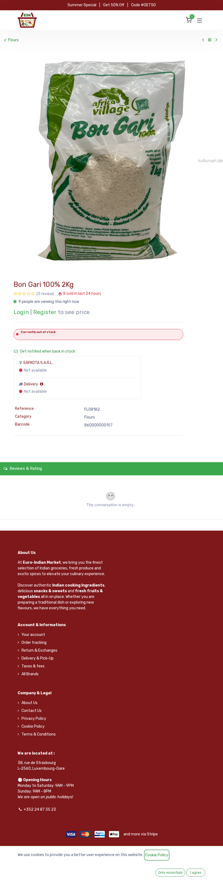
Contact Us (31, 710)
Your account (33, 634)
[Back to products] (209, 40)
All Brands (30, 674)
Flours (13, 40)
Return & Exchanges (39, 650)
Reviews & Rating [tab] (25, 468)
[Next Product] (216, 39)
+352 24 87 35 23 (40, 809)
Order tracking (34, 642)
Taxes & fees (33, 666)
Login (21, 312)
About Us (29, 703)
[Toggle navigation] (199, 20)
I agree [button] (195, 872)
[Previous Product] (203, 39)
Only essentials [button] (170, 872)
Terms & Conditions (38, 734)
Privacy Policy (33, 718)
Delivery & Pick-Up (37, 658)
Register (45, 312)
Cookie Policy (33, 726)
